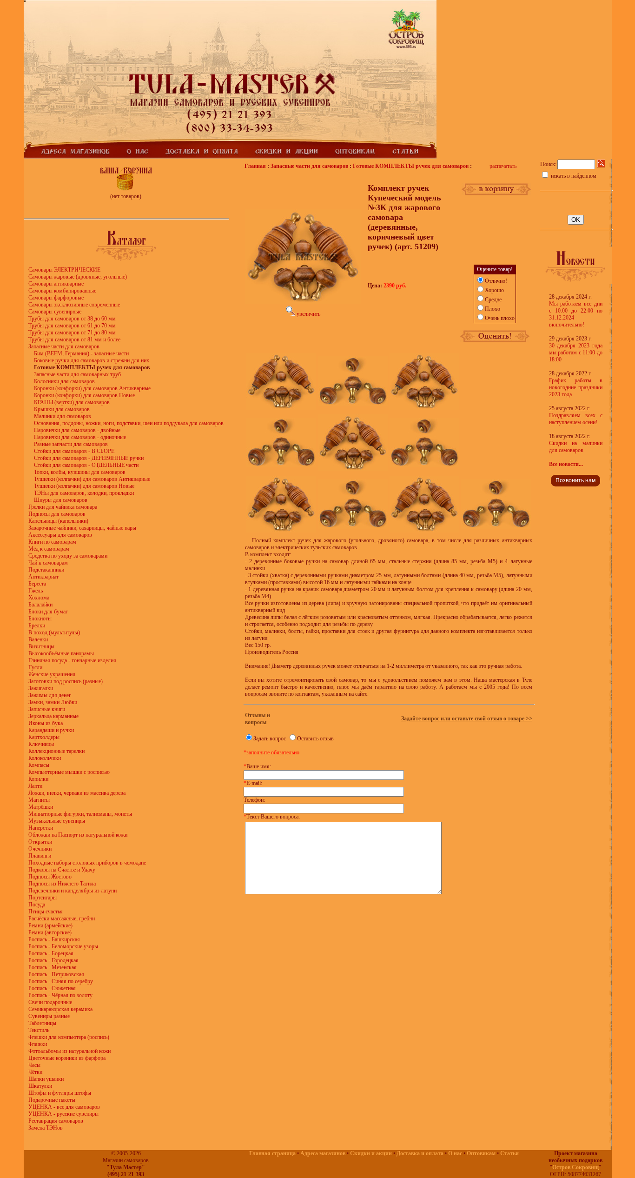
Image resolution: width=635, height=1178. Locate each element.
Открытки (40, 842)
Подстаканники (46, 569)
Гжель (35, 590)
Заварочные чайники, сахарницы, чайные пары (82, 528)
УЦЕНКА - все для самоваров (64, 1107)
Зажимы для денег (49, 695)
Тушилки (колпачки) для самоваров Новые (84, 486)
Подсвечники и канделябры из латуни (72, 890)
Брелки (36, 625)
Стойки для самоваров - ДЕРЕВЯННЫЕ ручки (89, 458)
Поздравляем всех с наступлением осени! (575, 419)
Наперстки (40, 828)
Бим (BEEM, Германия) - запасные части (81, 353)
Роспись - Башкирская (54, 939)
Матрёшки (40, 807)
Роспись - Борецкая (50, 953)
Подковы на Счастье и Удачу (61, 869)
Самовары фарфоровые (56, 297)
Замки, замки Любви (52, 702)
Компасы (38, 765)
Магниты (39, 800)
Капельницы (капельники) (58, 521)
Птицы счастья (45, 911)
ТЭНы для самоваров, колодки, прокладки (84, 493)
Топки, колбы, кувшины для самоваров (80, 472)
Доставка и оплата (420, 1153)
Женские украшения (51, 674)
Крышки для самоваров (62, 409)
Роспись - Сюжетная (52, 988)
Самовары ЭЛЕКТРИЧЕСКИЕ (64, 269)
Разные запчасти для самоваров (71, 444)
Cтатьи (509, 1153)
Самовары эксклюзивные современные (74, 304)
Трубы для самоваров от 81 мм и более (74, 339)
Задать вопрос (269, 738)
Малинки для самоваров (62, 416)
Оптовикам (481, 1153)
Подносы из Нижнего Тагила (62, 883)
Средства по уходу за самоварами (67, 555)
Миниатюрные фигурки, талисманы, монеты (80, 814)
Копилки (38, 779)
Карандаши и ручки (51, 730)
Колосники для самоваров (64, 381)
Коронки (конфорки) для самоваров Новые (84, 395)
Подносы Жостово (50, 876)
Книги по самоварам (52, 542)
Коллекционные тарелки (56, 751)
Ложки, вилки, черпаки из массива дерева (77, 793)
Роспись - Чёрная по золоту (60, 995)
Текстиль (38, 1030)
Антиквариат (43, 576)
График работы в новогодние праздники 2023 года (575, 387)
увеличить (307, 314)
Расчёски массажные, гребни (61, 918)
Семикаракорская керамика (60, 1009)
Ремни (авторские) (50, 932)
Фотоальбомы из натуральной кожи (69, 1051)
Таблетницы (42, 1023)
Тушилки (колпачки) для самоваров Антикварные (92, 479)
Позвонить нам (575, 480)
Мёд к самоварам (48, 549)
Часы (34, 1065)
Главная (255, 166)
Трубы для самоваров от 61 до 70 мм (72, 325)
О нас (455, 1153)
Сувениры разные (49, 1016)
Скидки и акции (371, 1153)
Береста (37, 583)
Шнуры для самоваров (60, 500)
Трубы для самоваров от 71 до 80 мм (72, 332)
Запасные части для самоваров (63, 346)
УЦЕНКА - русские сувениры (63, 1114)
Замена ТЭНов (45, 1128)
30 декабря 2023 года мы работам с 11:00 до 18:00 (575, 352)
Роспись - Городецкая (53, 960)
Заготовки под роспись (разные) (65, 681)
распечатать (502, 166)
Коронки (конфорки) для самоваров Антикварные (92, 388)
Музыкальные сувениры (56, 821)
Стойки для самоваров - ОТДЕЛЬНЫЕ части (86, 465)
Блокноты (40, 618)
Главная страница (272, 1153)
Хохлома (38, 597)
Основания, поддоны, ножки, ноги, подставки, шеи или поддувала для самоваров (129, 423)
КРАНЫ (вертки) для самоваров (72, 402)
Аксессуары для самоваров (60, 535)
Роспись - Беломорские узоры (63, 946)
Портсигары (42, 897)
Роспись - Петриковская (56, 974)
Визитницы (41, 646)
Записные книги (46, 709)
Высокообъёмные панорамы (61, 653)
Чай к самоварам (48, 562)
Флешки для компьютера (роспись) (68, 1037)
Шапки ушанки (46, 1079)
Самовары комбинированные (62, 290)
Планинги (39, 855)
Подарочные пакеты (51, 1100)
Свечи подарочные (50, 1002)
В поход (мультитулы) (54, 632)
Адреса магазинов (322, 1153)
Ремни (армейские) (50, 925)
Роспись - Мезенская (52, 967)
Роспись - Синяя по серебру (60, 981)
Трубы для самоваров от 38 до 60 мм (72, 318)
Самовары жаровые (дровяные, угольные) (77, 276)
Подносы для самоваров (57, 514)
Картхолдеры (44, 737)
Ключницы (41, 744)
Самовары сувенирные (54, 311)
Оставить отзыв (315, 738)
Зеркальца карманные (53, 716)
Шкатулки (40, 1086)
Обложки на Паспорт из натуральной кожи (77, 835)
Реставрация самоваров (55, 1121)
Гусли (35, 667)
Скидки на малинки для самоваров (575, 446)
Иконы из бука (45, 723)
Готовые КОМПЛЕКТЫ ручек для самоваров (411, 166)
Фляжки (37, 1044)
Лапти (35, 786)
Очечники (40, 848)
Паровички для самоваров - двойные (77, 430)
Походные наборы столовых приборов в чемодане (87, 862)
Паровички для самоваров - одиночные (80, 437)
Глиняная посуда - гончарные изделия (72, 660)
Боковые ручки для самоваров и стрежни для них (91, 360)
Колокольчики (44, 758)
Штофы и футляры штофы (59, 1093)
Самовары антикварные (56, 283)
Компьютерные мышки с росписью (69, 772)
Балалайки (40, 604)
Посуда (36, 904)
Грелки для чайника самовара (62, 507)
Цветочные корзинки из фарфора (67, 1058)
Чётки (35, 1072)
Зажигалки (40, 688)
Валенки (38, 639)
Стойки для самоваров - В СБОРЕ (74, 451)
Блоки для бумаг (48, 611)
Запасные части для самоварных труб (77, 374)
